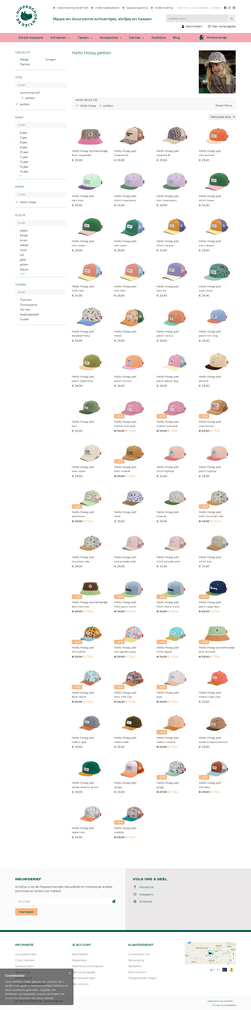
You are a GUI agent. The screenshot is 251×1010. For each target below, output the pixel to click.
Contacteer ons (139, 954)
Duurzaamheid (25, 954)
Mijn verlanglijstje (83, 972)
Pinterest (144, 901)
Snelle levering (163, 7)
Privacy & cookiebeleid (224, 1005)
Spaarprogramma (137, 7)
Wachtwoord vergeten (88, 966)
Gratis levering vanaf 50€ (72, 7)
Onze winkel (200, 7)
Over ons (183, 7)
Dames (134, 37)
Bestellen (135, 966)
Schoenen (58, 37)
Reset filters (224, 105)
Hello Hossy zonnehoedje (90, 151)
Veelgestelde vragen (142, 978)
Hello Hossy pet (125, 151)
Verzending (136, 960)
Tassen (83, 37)
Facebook (145, 887)
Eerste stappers (31, 37)
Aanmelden (80, 954)
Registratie (79, 960)
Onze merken (25, 960)
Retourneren (137, 972)
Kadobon (159, 37)
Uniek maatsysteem (106, 7)
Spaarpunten (24, 966)
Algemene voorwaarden (220, 1001)
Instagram (145, 894)
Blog (176, 37)
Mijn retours (80, 984)
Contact (216, 7)
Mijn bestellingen (84, 978)
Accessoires (109, 37)
